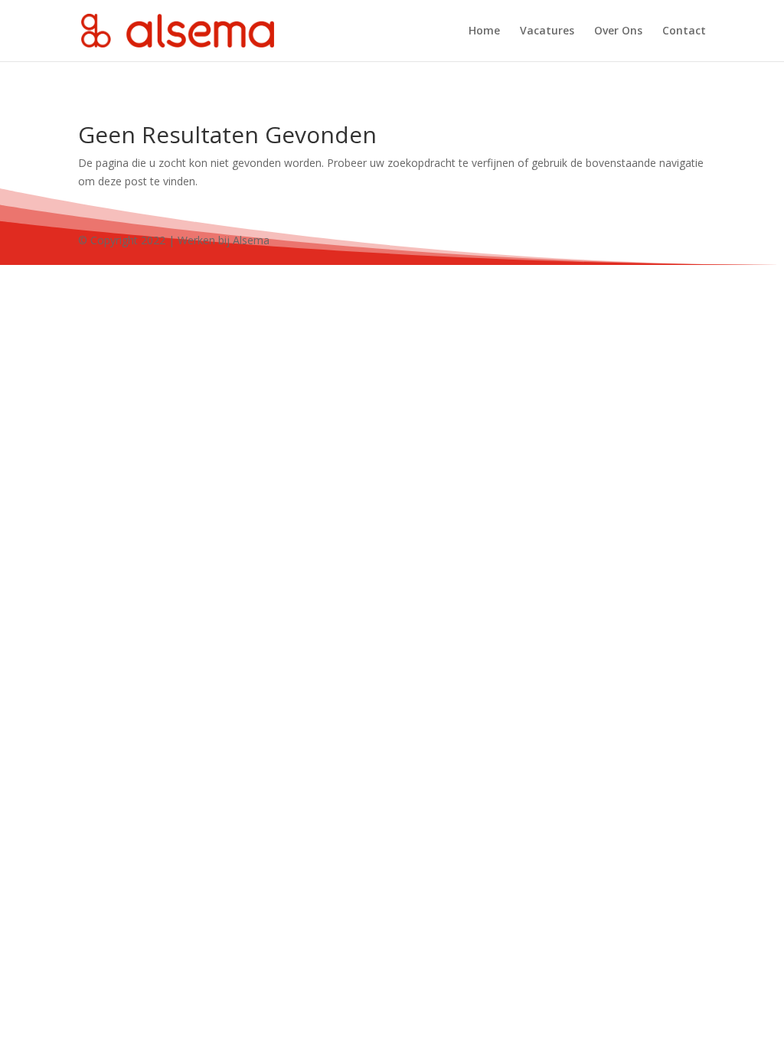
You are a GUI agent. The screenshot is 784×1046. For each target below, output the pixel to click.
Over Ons (618, 31)
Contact (684, 31)
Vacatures (547, 31)
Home (484, 31)
